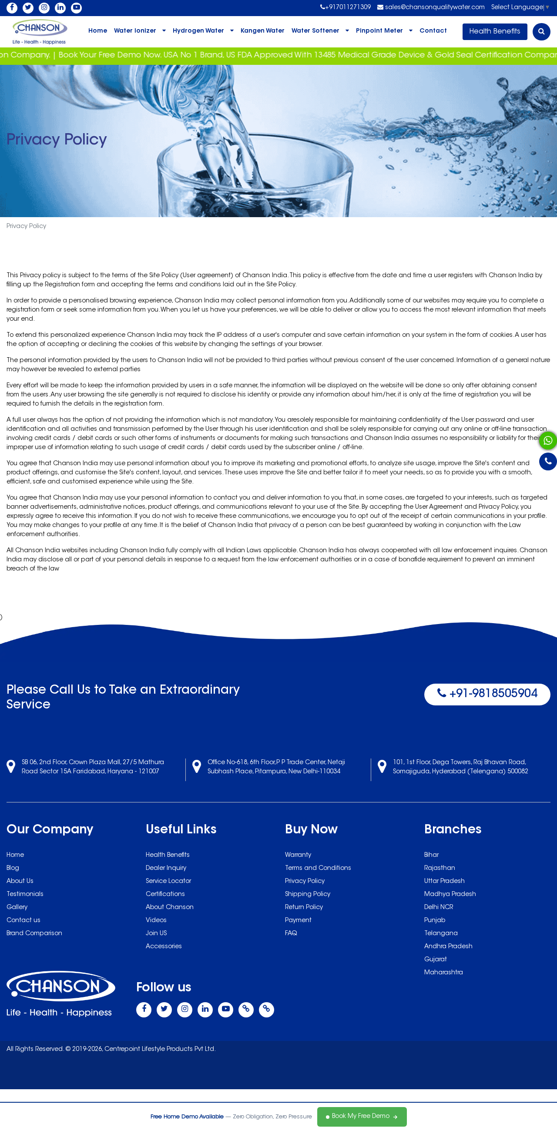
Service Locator (168, 882)
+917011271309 (348, 8)
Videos (156, 921)
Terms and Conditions (318, 869)
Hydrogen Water (198, 31)
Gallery (17, 908)
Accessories (164, 947)
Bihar (431, 855)
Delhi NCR (438, 908)
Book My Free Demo (360, 1117)
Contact (433, 31)
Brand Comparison (34, 934)
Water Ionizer (135, 31)
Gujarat (435, 960)
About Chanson (170, 908)
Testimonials (25, 895)
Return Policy (304, 908)
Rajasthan (439, 869)
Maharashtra (443, 973)
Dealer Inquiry (166, 869)
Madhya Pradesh (450, 895)
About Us (20, 882)
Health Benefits (495, 31)
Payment (298, 921)
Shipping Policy (307, 895)
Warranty (298, 855)
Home (97, 31)
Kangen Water (263, 31)
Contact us (23, 921)
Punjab (434, 921)
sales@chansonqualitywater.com (434, 8)
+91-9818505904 (491, 694)
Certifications (165, 895)
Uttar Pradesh (444, 882)
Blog (13, 869)
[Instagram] (44, 8)
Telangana (441, 934)
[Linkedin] (60, 8)
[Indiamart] (246, 1009)
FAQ (291, 934)
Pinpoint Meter (379, 31)
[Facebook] (12, 8)
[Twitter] (28, 8)
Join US (156, 934)
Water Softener (315, 31)
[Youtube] (76, 8)
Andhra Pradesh (448, 947)
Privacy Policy (305, 882)
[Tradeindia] (266, 1009)
